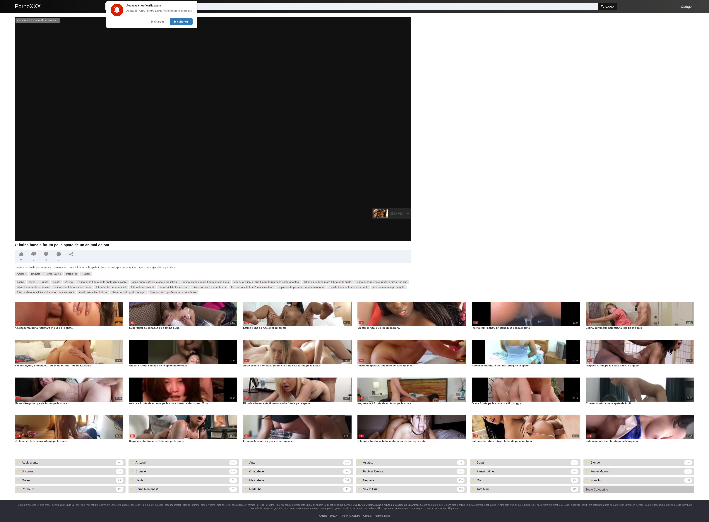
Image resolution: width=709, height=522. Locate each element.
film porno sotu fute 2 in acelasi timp (252, 287)
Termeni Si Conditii (350, 515)
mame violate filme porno (173, 287)
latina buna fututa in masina (33, 287)
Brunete (35, 273)
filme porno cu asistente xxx (209, 287)
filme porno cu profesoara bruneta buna (173, 292)
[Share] (71, 254)
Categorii (687, 7)
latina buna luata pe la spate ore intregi (154, 281)
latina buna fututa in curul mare (72, 287)
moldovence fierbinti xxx (93, 292)
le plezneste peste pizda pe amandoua (301, 287)
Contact (367, 515)
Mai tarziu (157, 21)
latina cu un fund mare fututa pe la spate (327, 281)
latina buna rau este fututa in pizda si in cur (382, 281)
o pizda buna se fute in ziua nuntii (348, 287)
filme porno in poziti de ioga (128, 292)
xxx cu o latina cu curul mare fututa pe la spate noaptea (266, 281)
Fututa (44, 281)
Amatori (21, 273)
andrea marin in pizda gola (388, 287)
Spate (56, 281)
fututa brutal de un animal (111, 287)
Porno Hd (71, 273)
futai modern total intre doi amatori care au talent (45, 292)
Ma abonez (181, 21)
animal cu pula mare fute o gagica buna (206, 281)
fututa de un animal (142, 287)
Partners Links (382, 515)
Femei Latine (53, 273)
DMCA (333, 515)
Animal (69, 281)
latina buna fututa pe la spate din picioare (102, 281)
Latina (20, 281)
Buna (32, 281)
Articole (323, 515)
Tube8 (86, 273)
